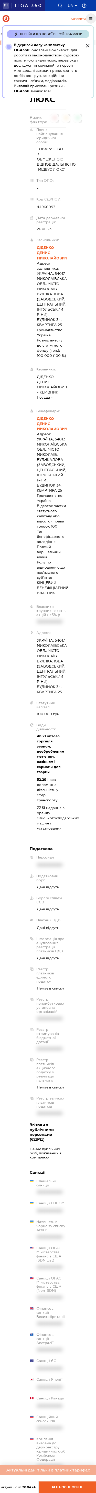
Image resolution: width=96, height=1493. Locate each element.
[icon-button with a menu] (91, 18)
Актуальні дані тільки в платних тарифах (48, 1470)
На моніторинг (69, 1487)
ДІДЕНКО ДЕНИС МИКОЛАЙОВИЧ (51, 253)
